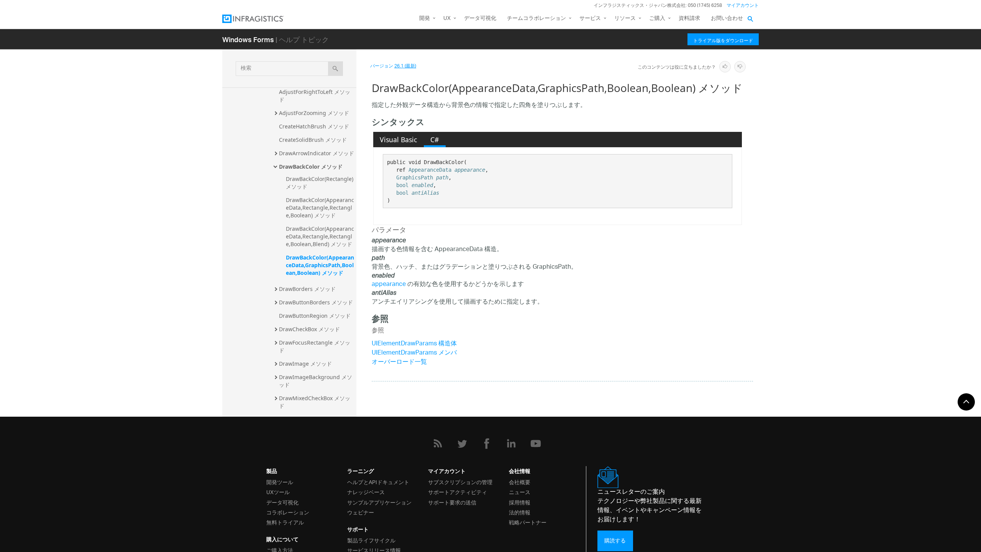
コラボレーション (287, 512)
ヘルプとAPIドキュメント (378, 481)
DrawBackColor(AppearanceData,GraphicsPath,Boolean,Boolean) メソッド (320, 265)
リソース (625, 19)
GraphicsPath (414, 177)
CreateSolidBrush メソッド (313, 139)
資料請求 (689, 19)
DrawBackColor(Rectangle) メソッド (320, 182)
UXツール (278, 491)
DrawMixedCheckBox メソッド (314, 401)
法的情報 (519, 512)
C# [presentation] (434, 139)
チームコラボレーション (536, 19)
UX (447, 19)
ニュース (519, 491)
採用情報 (519, 502)
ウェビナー (360, 512)
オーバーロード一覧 (399, 362)
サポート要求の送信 (452, 502)
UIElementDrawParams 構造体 (414, 344)
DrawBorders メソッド (307, 288)
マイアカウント (743, 5)
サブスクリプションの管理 (460, 481)
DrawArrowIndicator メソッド (316, 153)
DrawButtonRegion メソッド (315, 315)
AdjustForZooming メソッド (314, 113)
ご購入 (657, 19)
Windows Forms (248, 39)
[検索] (335, 68)
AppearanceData (429, 170)
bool (402, 185)
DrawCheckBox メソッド (309, 329)
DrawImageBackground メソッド (315, 380)
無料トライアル (285, 522)
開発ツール (279, 481)
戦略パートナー (527, 522)
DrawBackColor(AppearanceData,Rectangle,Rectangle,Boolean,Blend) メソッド (320, 236)
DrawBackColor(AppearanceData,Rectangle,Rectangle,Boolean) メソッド (320, 207)
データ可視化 (480, 19)
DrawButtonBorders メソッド (316, 302)
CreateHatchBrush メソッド (314, 126)
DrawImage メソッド (305, 363)
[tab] (398, 139)
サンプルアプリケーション (379, 502)
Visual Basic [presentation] (398, 139)
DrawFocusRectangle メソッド (314, 346)
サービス (590, 19)
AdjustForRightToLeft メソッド (314, 95)
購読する (615, 541)
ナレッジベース (366, 491)
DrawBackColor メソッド (311, 166)
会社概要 (519, 481)
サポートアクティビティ (457, 491)
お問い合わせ (727, 19)
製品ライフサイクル (371, 540)
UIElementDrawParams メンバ (414, 353)
